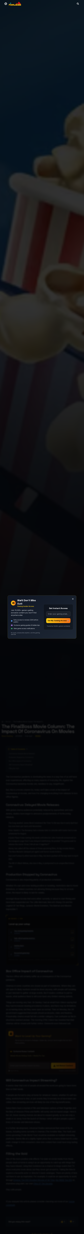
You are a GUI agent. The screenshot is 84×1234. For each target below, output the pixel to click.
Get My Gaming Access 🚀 (58, 621)
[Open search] (78, 4)
